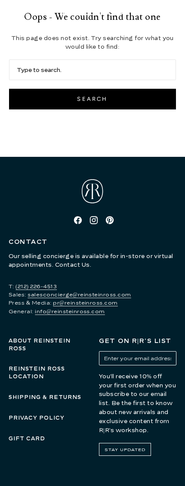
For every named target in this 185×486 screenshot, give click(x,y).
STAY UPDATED (125, 449)
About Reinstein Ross (40, 344)
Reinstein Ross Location (37, 372)
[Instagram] (94, 220)
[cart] (176, 13)
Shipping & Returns (45, 397)
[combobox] (92, 69)
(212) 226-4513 (36, 286)
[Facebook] (78, 220)
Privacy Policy (37, 417)
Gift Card (27, 438)
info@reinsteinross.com (70, 311)
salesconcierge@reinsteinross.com (79, 294)
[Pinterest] (109, 220)
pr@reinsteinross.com (85, 302)
